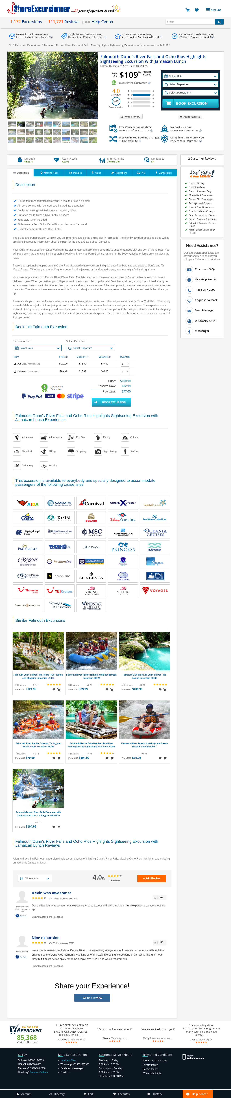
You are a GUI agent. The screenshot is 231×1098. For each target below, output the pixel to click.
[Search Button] (219, 22)
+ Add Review (151, 878)
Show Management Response (47, 916)
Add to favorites (192, 116)
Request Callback (39, 1072)
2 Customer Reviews (202, 158)
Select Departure (76, 341)
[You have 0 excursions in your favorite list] (198, 10)
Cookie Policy (150, 1068)
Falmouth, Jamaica (111, 66)
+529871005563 (81, 1064)
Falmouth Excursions (27, 45)
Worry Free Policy (152, 1073)
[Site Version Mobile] (195, 1056)
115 (161, 897)
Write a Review (132, 116)
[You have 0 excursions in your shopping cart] (189, 10)
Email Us (64, 1072)
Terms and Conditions (155, 1060)
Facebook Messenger (71, 1068)
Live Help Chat (68, 1060)
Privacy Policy (150, 1064)
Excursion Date (22, 341)
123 (161, 942)
